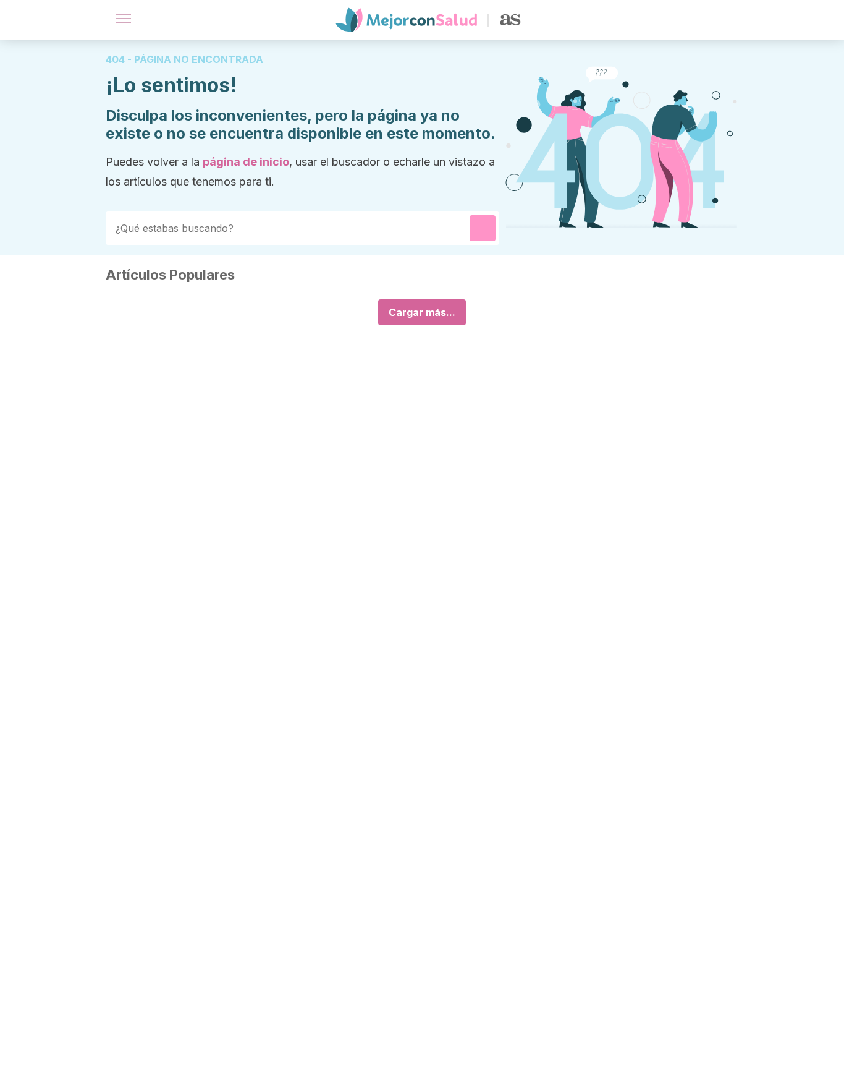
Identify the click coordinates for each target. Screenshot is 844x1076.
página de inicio (246, 161)
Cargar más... (422, 312)
